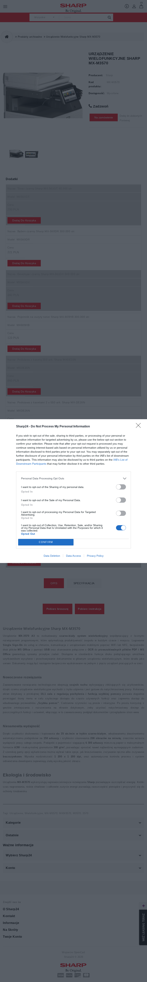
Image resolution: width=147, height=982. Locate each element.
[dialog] (73, 491)
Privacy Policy (95, 555)
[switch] (121, 486)
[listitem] (73, 478)
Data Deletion (52, 555)
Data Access (73, 555)
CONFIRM (46, 542)
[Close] (139, 426)
